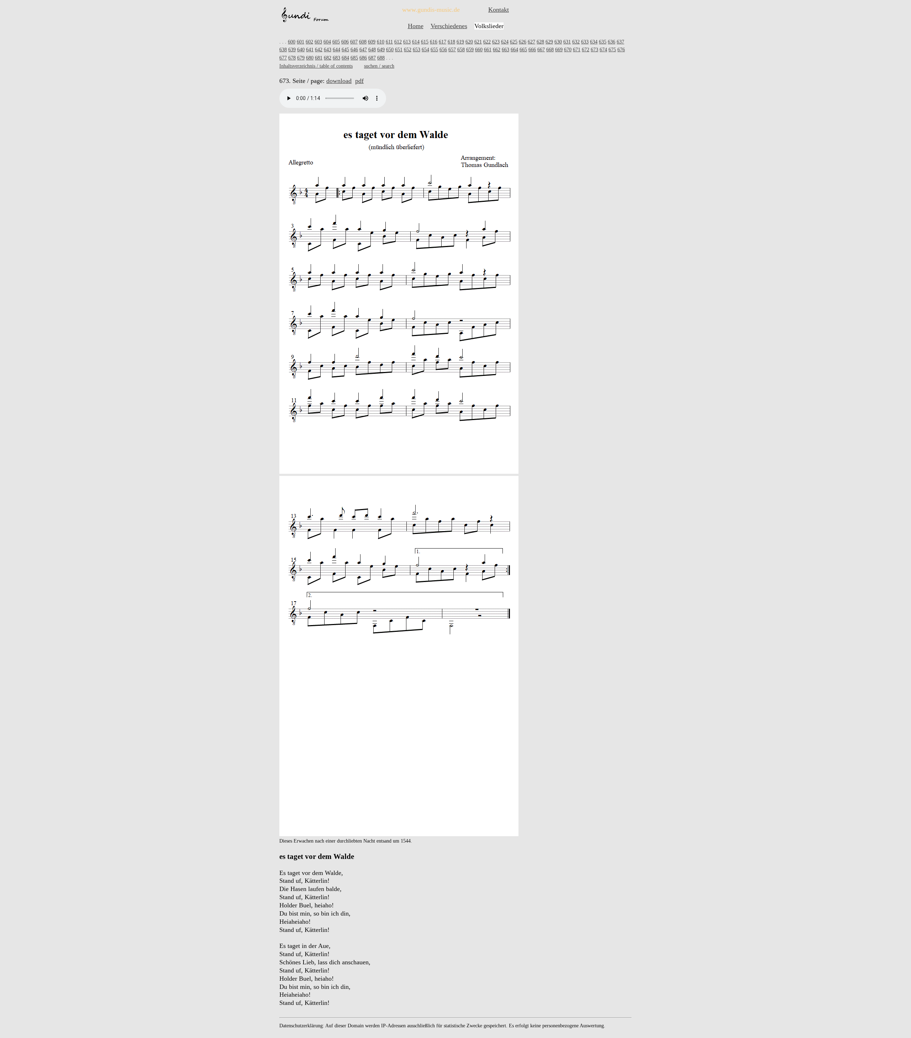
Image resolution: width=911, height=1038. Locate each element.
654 (425, 49)
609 (371, 41)
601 (300, 41)
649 (381, 49)
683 (336, 58)
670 (568, 49)
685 (354, 58)
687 (372, 58)
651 (398, 49)
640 (301, 49)
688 (381, 58)
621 (478, 41)
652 (407, 49)
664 (514, 49)
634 (593, 41)
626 (522, 41)
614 (416, 41)
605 (336, 41)
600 (291, 41)
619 (460, 41)
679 (301, 58)
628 (540, 41)
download (339, 80)
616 (433, 41)
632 (576, 41)
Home (415, 26)
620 (469, 41)
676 (621, 49)
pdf (359, 80)
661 (487, 49)
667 (541, 49)
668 (550, 49)
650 (390, 49)
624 (505, 41)
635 (602, 41)
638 (283, 49)
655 (434, 49)
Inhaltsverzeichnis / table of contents (316, 66)
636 (611, 41)
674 (603, 49)
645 (345, 49)
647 (363, 49)
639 (292, 49)
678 (292, 58)
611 (389, 41)
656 (443, 49)
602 (309, 41)
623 (496, 41)
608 (363, 41)
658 (461, 49)
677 (283, 58)
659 (470, 49)
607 (354, 41)
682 (327, 58)
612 (398, 41)
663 (505, 49)
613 (407, 41)
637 (620, 41)
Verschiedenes (449, 26)
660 (479, 49)
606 (345, 41)
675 (612, 49)
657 (452, 49)
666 (532, 49)
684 (345, 58)
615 (424, 41)
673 (594, 49)
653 (416, 49)
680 (310, 58)
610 (380, 41)
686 (363, 58)
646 (354, 49)
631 (567, 41)
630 (558, 41)
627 (531, 41)
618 (451, 41)
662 (496, 49)
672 (585, 49)
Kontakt (498, 9)
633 (585, 41)
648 (372, 49)
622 (487, 41)
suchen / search (379, 66)
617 (442, 41)
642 (318, 49)
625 (513, 41)
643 (327, 49)
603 (318, 41)
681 (318, 58)
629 (549, 41)
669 (559, 49)
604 (327, 41)
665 (523, 49)
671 (576, 49)
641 (310, 49)
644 (336, 49)
